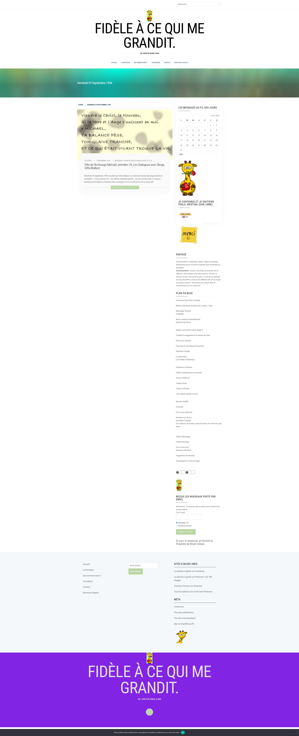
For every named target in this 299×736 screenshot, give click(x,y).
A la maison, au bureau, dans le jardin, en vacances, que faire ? (199, 425)
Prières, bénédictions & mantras (189, 373)
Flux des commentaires (185, 618)
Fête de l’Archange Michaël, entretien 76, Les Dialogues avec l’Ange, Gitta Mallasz (125, 166)
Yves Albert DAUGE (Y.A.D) (141, 161)
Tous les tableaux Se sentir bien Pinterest (193, 591)
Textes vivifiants (182, 388)
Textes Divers (181, 383)
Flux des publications (183, 612)
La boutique (125, 62)
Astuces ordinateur (183, 450)
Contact (167, 62)
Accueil (114, 62)
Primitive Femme (182, 586)
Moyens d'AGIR (182, 401)
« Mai (180, 154)
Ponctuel (179, 407)
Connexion (179, 606)
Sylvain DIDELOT (183, 378)
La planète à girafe (182, 571)
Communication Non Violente (188, 300)
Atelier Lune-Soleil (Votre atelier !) (189, 330)
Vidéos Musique (182, 442)
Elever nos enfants (183, 341)
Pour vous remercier (184, 412)
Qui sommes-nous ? (141, 62)
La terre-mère (181, 357)
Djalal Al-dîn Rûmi (183, 322)
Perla (89, 161)
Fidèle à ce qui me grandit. (149, 35)
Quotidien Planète (183, 420)
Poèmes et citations (184, 367)
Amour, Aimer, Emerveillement (188, 319)
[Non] (296, 732)
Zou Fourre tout (182, 447)
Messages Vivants (122, 161)
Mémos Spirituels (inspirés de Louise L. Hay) (194, 306)
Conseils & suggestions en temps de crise (193, 335)
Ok (183, 732)
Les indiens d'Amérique (185, 359)
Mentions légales (181, 62)
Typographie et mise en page (188, 461)
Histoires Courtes (183, 351)
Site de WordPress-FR (184, 624)
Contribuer (156, 62)
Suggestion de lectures (185, 455)
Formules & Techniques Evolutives (190, 346)
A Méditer (180, 314)
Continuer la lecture (124, 187)
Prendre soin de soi (184, 417)
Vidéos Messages (183, 436)
